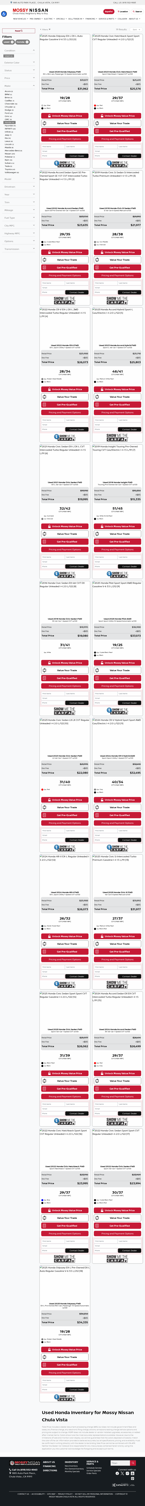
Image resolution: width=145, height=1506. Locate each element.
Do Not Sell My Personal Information (94, 1494)
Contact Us (23, 1494)
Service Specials (94, 1470)
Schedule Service (94, 1468)
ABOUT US (49, 1462)
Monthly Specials (72, 1471)
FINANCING (49, 1466)
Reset (18, 31)
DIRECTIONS (50, 1470)
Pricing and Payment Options (65, 138)
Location (124, 11)
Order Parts (92, 1473)
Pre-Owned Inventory (74, 1468)
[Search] (133, 1463)
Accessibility (38, 1494)
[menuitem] (19, 55)
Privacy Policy (65, 1494)
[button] (4, 14)
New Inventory (71, 1466)
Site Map (51, 1494)
